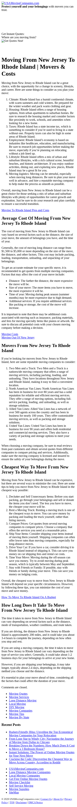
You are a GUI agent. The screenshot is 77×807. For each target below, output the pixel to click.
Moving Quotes (18, 693)
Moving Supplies (19, 789)
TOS (12, 802)
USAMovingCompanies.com (26, 768)
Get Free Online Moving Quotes (28, 779)
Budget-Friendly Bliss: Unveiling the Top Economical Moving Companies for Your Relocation (41, 733)
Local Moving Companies (24, 775)
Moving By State (19, 717)
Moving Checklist (19, 782)
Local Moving (17, 703)
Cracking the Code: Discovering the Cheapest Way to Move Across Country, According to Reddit (40, 760)
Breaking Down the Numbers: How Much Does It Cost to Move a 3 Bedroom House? (42, 747)
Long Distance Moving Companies (29, 772)
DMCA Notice (35, 802)
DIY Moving (16, 707)
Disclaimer (21, 802)
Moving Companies (20, 710)
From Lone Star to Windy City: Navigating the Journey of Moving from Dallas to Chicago (41, 740)
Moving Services (19, 697)
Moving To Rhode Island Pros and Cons (25, 210)
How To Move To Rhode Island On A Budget (28, 597)
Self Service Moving (21, 785)
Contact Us (46, 799)
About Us (58, 799)
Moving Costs (9, 334)
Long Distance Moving (22, 700)
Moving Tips (16, 714)
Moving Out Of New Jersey (18, 337)
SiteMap (14, 792)
